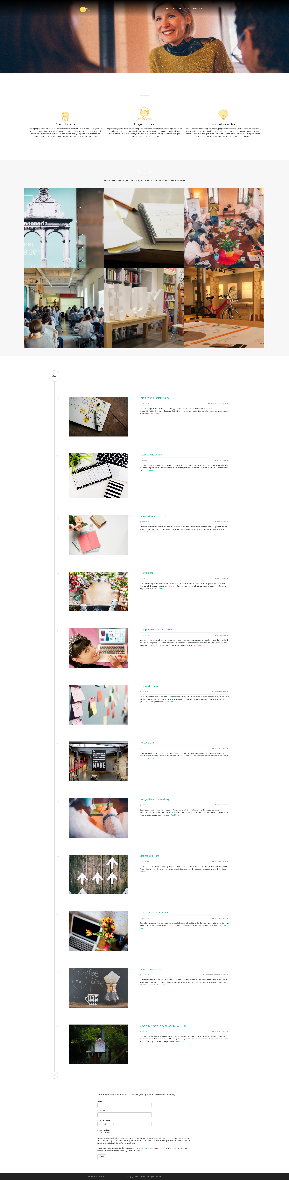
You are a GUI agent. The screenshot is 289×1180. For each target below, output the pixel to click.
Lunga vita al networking (154, 799)
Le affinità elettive (150, 969)
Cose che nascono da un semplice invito (163, 1025)
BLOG (187, 8)
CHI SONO (176, 8)
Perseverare (147, 742)
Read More (155, 414)
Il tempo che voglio (151, 454)
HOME (165, 8)
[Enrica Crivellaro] (86, 9)
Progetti (144, 171)
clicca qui (143, 1148)
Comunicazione (65, 124)
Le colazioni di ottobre (153, 516)
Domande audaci (150, 686)
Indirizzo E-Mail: (103, 1120)
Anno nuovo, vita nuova (154, 912)
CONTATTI (198, 8)
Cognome (101, 1111)
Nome (99, 1101)
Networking (214, 403)
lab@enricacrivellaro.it (96, 1176)
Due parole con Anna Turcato (157, 629)
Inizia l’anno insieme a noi (155, 397)
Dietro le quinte (220, 692)
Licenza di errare (149, 855)
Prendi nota (147, 572)
